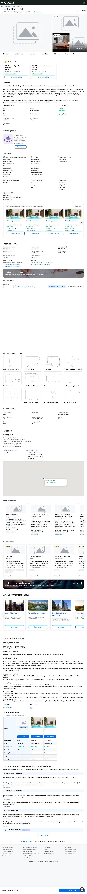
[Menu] (2, 2)
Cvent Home (47, 847)
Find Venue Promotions (7, 851)
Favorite (83, 10)
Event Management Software (30, 847)
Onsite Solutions (6, 855)
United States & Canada (36, 613)
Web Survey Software (28, 855)
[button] (26, 33)
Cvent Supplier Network (8, 847)
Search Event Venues (7, 849)
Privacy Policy (68, 847)
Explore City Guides (7, 853)
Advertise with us (69, 853)
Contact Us (46, 849)
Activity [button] (32, 570)
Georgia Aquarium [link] (36, 556)
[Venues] (84, 2)
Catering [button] (56, 570)
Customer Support (48, 851)
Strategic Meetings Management (31, 853)
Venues (8, 6)
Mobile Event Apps (27, 851)
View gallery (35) (80, 48)
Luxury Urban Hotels (12, 613)
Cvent (2, 6)
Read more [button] (9, 525)
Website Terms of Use (70, 851)
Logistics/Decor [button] (20, 570)
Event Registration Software (30, 849)
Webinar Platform (27, 857)
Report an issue (26, 841)
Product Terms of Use (70, 849)
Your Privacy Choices (49, 853)
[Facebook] (31, 708)
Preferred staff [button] (9, 572)
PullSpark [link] (9, 556)
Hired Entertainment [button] (10, 570)
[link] (15, 550)
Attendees (6, 284)
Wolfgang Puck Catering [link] (62, 556)
